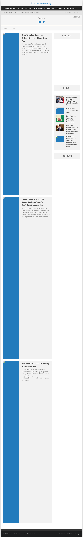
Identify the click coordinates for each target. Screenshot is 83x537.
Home (5, 28)
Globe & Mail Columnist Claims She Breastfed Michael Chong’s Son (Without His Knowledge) (72, 129)
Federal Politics (10, 8)
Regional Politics (24, 8)
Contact (77, 13)
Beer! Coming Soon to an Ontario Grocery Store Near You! (34, 38)
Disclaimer (70, 534)
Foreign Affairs (40, 8)
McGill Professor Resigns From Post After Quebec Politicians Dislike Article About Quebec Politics (71, 141)
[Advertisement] (68, 67)
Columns (50, 8)
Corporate (62, 534)
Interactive (61, 8)
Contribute (68, 13)
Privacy (77, 534)
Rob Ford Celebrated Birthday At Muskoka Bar (35, 365)
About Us (76, 17)
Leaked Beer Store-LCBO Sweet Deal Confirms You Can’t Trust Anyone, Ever (33, 202)
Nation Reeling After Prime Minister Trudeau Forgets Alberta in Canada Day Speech (72, 101)
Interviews (71, 8)
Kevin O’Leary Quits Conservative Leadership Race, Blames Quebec (71, 119)
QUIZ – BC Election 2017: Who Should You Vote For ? (72, 110)
